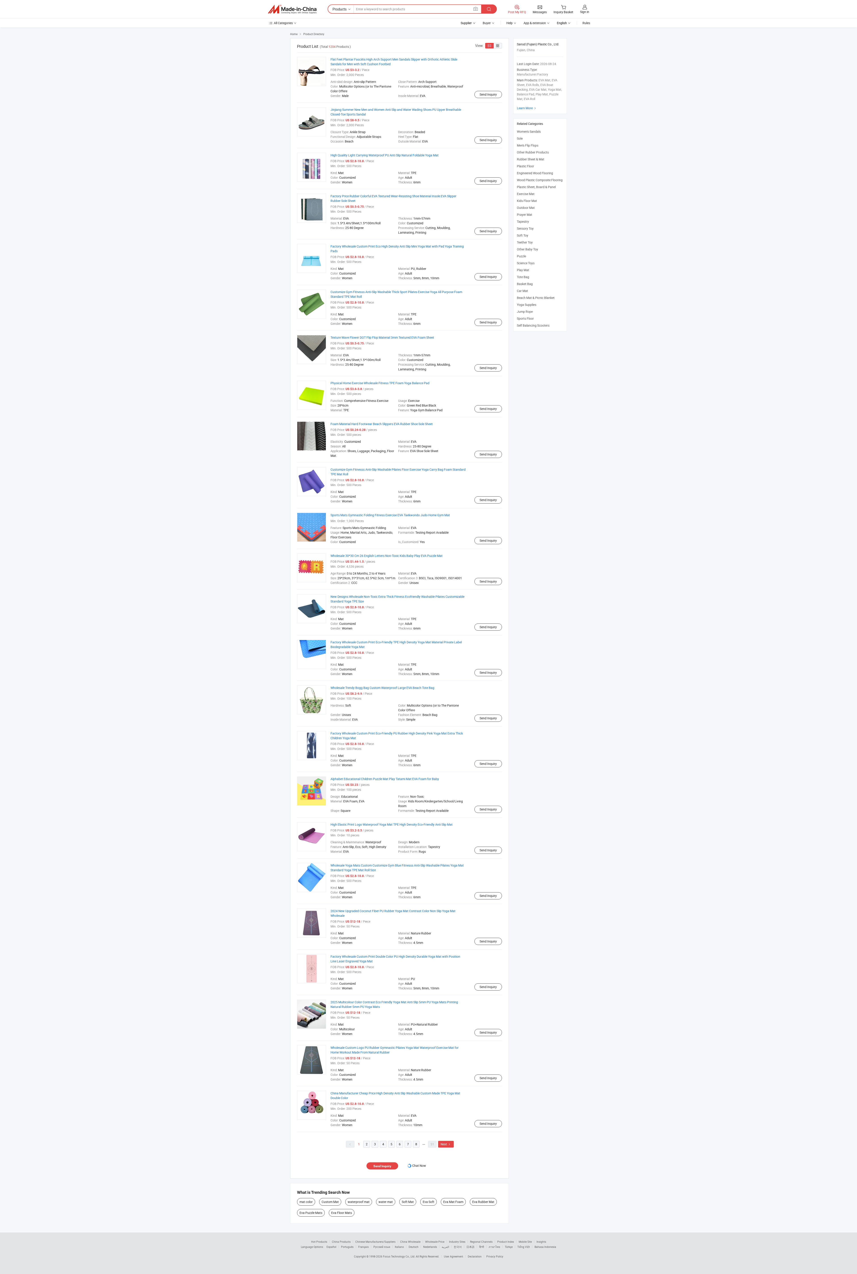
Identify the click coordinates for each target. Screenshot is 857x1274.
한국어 (458, 1247)
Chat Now (419, 1165)
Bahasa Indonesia (545, 1247)
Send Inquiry (488, 94)
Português (347, 1247)
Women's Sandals (529, 131)
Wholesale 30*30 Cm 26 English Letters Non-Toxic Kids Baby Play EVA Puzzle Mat (387, 556)
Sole (520, 138)
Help (509, 23)
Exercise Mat (526, 194)
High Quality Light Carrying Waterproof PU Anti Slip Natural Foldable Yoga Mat (385, 155)
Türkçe (509, 1247)
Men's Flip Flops (527, 145)
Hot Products (319, 1241)
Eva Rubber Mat (483, 1202)
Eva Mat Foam (453, 1202)
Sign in (584, 12)
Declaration (475, 1256)
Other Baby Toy (527, 249)
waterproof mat (359, 1202)
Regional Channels (481, 1241)
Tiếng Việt (523, 1247)
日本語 (470, 1247)
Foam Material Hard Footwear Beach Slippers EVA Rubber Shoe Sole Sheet (382, 424)
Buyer (487, 23)
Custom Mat (330, 1202)
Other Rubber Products (533, 152)
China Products (341, 1241)
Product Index (505, 1241)
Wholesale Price (434, 1241)
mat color (306, 1202)
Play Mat (523, 270)
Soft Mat (408, 1202)
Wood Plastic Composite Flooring (540, 180)
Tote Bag (523, 277)
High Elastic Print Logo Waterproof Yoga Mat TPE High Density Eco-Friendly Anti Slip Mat (392, 824)
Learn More (527, 108)
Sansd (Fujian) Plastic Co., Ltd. (538, 44)
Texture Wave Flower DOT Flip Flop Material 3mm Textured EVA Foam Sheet (382, 337)
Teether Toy (525, 242)
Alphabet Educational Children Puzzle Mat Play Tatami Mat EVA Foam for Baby (385, 779)
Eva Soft (428, 1202)
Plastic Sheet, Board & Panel (536, 187)
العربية (445, 1247)
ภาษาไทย (494, 1247)
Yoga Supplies (526, 304)
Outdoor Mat (526, 208)
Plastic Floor (525, 166)
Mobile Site (525, 1241)
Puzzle (521, 256)
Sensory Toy (525, 228)
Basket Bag (525, 284)
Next (446, 1144)
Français (363, 1247)
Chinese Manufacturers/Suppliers (375, 1241)
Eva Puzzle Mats (311, 1213)
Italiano (399, 1247)
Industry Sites (457, 1241)
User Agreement (453, 1256)
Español (331, 1247)
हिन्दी (481, 1247)
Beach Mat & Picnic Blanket (536, 298)
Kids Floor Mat (527, 201)
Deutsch (413, 1247)
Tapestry (523, 221)
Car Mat (522, 291)
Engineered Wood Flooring (535, 173)
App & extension (535, 23)
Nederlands (430, 1247)
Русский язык (381, 1247)
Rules (586, 23)
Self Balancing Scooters (533, 325)
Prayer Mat (524, 214)
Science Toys (526, 263)
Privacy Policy (494, 1256)
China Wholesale (410, 1241)
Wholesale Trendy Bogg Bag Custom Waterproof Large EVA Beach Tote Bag (382, 688)
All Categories (283, 23)
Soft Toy (522, 235)
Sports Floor (525, 318)
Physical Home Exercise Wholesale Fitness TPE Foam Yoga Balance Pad (380, 383)
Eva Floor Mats (341, 1213)
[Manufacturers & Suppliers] (292, 9)
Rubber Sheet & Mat (530, 159)
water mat (386, 1202)
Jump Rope (525, 311)
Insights (541, 1241)
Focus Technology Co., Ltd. (399, 1256)
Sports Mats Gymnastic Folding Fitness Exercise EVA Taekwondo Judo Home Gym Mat (390, 515)
